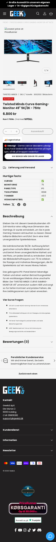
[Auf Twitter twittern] (13, 204)
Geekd (12, 471)
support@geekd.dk (13, 418)
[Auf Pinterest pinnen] (24, 204)
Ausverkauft (37, 131)
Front (5, 22)
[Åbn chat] (50, 536)
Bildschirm (48, 94)
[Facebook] (16, 530)
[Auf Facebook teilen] (19, 204)
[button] (51, 14)
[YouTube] (20, 530)
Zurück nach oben (28, 373)
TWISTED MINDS (10, 94)
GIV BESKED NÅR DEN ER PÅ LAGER (28, 156)
